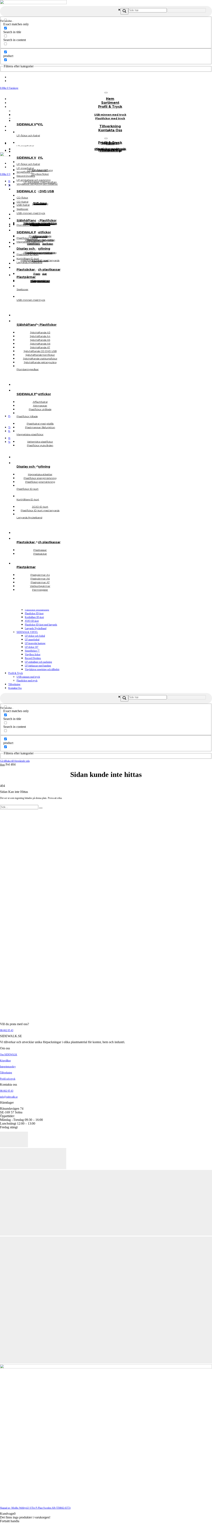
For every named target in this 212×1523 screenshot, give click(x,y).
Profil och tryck (7, 1078)
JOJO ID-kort (32, 620)
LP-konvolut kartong (35, 643)
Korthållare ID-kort (34, 617)
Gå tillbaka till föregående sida (15, 761)
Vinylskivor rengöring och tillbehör (42, 669)
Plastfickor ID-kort (34, 613)
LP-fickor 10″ (32, 647)
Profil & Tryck (110, 107)
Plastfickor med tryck (110, 118)
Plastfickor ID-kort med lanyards (41, 624)
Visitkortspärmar (40, 280)
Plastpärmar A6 (40, 281)
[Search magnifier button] (124, 11)
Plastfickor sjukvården (40, 445)
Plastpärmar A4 (40, 281)
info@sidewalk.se (9, 1096)
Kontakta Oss (110, 130)
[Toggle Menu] (106, 92)
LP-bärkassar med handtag (38, 665)
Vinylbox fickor (32, 654)
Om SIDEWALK (8, 1054)
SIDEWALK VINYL (27, 632)
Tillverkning (14, 684)
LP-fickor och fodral (35, 635)
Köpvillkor (5, 1060)
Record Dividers (33, 658)
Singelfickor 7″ (32, 650)
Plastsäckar (40, 553)
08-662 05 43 (6, 1030)
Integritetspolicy (8, 1066)
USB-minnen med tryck (28, 676)
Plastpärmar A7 (40, 280)
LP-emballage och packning (38, 661)
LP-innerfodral (32, 639)
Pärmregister (40, 589)
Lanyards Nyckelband (35, 628)
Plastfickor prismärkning (37, 609)
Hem (2, 764)
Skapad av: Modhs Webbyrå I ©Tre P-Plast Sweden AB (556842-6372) (35, 1507)
